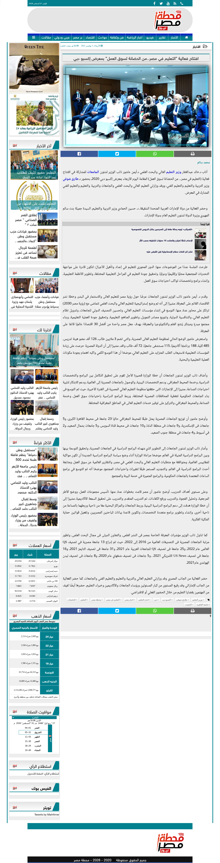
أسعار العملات (40, 545)
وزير (178, 172)
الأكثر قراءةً (42, 442)
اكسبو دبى (166, 600)
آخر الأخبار (43, 145)
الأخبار (196, 46)
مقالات (45, 273)
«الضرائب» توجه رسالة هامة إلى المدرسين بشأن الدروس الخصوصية (161, 229)
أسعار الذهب (41, 615)
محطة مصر (96, 600)
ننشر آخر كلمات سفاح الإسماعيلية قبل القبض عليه (169, 251)
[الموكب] (34, 68)
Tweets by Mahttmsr (46, 814)
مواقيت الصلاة (39, 711)
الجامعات (93, 172)
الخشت (188, 604)
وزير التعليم (197, 600)
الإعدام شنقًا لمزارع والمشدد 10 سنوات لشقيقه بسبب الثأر (165, 240)
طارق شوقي (71, 179)
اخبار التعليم (144, 600)
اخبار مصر (129, 600)
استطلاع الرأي (40, 765)
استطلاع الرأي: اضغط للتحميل (43, 773)
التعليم (170, 172)
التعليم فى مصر (113, 600)
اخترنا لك (44, 329)
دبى (155, 600)
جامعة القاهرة (202, 604)
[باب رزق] (34, 114)
